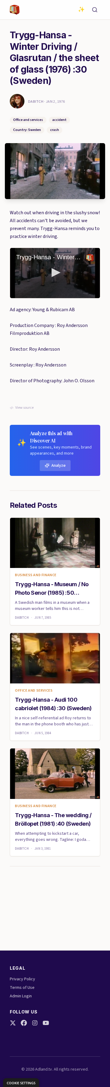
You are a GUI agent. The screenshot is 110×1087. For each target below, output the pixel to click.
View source (24, 407)
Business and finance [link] (36, 575)
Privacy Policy (22, 979)
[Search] (94, 9)
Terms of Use (22, 988)
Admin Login (21, 996)
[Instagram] (35, 1023)
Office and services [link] (34, 690)
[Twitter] (13, 1023)
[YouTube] (46, 1023)
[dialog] (21, 1082)
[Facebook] (24, 1023)
